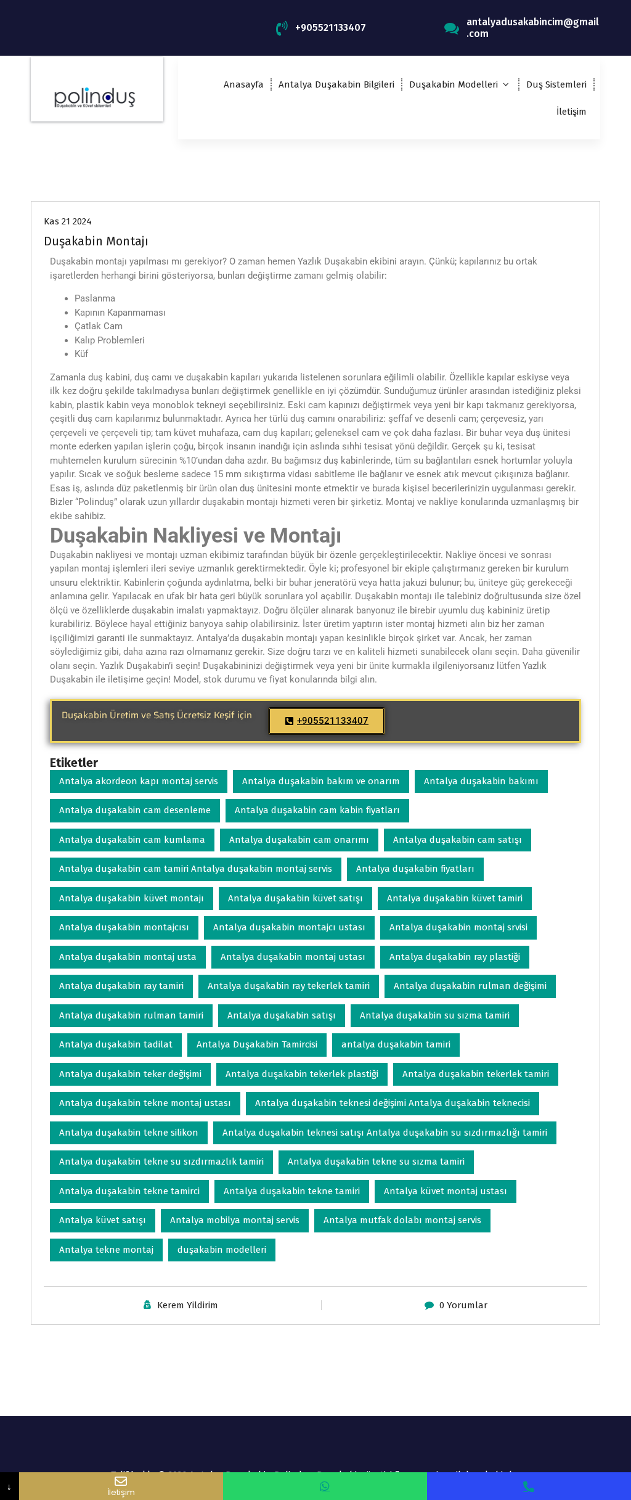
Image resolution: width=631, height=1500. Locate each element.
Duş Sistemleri (556, 84)
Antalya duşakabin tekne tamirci (129, 1191)
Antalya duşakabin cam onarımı (299, 839)
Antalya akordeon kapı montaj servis (138, 781)
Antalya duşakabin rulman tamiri (131, 1015)
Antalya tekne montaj (106, 1249)
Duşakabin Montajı (96, 241)
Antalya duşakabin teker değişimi (130, 1074)
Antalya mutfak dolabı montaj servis (402, 1220)
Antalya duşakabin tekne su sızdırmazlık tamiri (161, 1161)
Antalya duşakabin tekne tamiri (292, 1191)
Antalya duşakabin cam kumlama (132, 839)
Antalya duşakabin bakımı (481, 781)
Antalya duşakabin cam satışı (457, 839)
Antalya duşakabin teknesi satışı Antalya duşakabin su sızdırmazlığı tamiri (384, 1132)
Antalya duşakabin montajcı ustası (289, 927)
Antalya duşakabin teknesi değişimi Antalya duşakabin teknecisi (392, 1103)
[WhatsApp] (325, 1486)
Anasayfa (244, 84)
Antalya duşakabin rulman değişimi (470, 985)
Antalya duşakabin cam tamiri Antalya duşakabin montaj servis (195, 868)
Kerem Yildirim (187, 1305)
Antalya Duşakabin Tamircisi (257, 1044)
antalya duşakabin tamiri (395, 1044)
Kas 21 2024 (68, 221)
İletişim (571, 111)
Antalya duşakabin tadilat (116, 1044)
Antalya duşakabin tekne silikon (128, 1132)
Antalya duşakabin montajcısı (124, 927)
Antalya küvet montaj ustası (445, 1191)
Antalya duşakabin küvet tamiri (455, 898)
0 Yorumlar (463, 1305)
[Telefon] (529, 1486)
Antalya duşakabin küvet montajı (131, 898)
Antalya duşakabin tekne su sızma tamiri (376, 1161)
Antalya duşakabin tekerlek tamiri (475, 1074)
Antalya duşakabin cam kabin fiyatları (317, 810)
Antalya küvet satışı (102, 1220)
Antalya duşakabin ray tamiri (121, 985)
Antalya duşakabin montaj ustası (293, 956)
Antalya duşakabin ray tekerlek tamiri (289, 985)
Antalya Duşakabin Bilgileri (336, 84)
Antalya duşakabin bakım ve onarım (321, 781)
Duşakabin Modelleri (453, 84)
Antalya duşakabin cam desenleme (135, 810)
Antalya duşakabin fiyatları (415, 868)
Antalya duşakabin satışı (281, 1015)
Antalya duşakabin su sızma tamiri (435, 1015)
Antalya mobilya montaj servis (234, 1220)
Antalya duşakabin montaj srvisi (458, 927)
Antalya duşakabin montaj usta (128, 956)
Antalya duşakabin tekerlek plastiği (302, 1074)
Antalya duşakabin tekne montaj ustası (145, 1103)
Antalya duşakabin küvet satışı (295, 898)
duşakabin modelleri (221, 1249)
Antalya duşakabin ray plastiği (454, 956)
